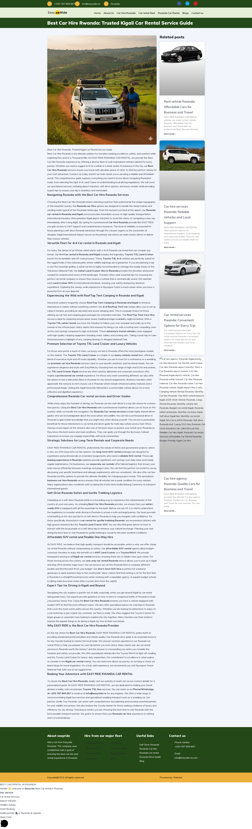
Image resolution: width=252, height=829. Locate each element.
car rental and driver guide (96, 423)
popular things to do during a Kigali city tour (82, 621)
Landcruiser (116, 742)
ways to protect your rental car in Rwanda (129, 427)
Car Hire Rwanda (126, 13)
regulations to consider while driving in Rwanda (75, 512)
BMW (113, 758)
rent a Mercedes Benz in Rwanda (78, 379)
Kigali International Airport (70, 234)
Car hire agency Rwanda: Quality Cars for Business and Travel (182, 484)
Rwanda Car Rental (169, 13)
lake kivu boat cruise (68, 581)
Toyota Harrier (105, 705)
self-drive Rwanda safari (77, 500)
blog (140, 661)
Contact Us (75, 174)
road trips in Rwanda (143, 604)
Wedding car (92, 748)
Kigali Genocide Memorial (93, 387)
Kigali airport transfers (97, 218)
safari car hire (86, 266)
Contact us (197, 13)
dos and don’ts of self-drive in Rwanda (88, 516)
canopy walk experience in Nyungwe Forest (97, 287)
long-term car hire (73, 451)
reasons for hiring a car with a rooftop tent (117, 327)
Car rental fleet (147, 13)
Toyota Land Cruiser (66, 657)
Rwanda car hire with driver (108, 403)
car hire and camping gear (72, 314)
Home (97, 13)
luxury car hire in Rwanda (104, 351)
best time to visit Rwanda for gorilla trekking (81, 532)
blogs (56, 665)
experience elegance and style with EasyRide (71, 367)
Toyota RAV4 (127, 653)
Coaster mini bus (94, 742)
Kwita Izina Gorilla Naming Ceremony (123, 484)
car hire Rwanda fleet (116, 564)
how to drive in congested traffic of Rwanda (124, 596)
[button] (126, 822)
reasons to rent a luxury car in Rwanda (83, 383)
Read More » (170, 134)
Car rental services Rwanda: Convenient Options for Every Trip (179, 320)
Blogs (185, 13)
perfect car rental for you (140, 468)
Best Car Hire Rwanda (73, 201)
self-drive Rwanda (74, 230)
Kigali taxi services (75, 697)
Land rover (91, 758)
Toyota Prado (117, 753)
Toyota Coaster (143, 613)
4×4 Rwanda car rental (116, 250)
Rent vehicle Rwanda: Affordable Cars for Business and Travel (179, 107)
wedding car (139, 697)
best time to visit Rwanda (130, 709)
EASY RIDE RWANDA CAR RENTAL (90, 685)
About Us (109, 13)
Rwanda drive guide (121, 636)
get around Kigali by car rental (136, 592)
